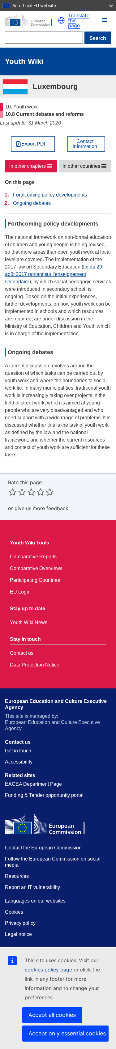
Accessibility (18, 761)
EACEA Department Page (33, 784)
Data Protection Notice (34, 664)
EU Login (20, 591)
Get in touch (18, 750)
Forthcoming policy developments (50, 194)
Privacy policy (20, 923)
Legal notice (18, 934)
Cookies (14, 912)
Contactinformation (85, 144)
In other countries (81, 166)
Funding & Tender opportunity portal (44, 795)
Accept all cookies (52, 1015)
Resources (17, 876)
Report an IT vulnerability (32, 887)
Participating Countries (35, 580)
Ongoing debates (32, 203)
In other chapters (27, 166)
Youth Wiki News (28, 622)
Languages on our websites (35, 900)
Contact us (21, 653)
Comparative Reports (33, 556)
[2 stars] (17, 492)
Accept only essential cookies (67, 1033)
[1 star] (12, 492)
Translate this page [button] (78, 20)
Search (97, 38)
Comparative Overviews (36, 568)
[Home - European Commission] (31, 20)
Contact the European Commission (43, 847)
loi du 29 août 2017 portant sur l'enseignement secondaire (53, 274)
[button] (61, 20)
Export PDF (34, 144)
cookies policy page (48, 970)
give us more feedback (41, 508)
